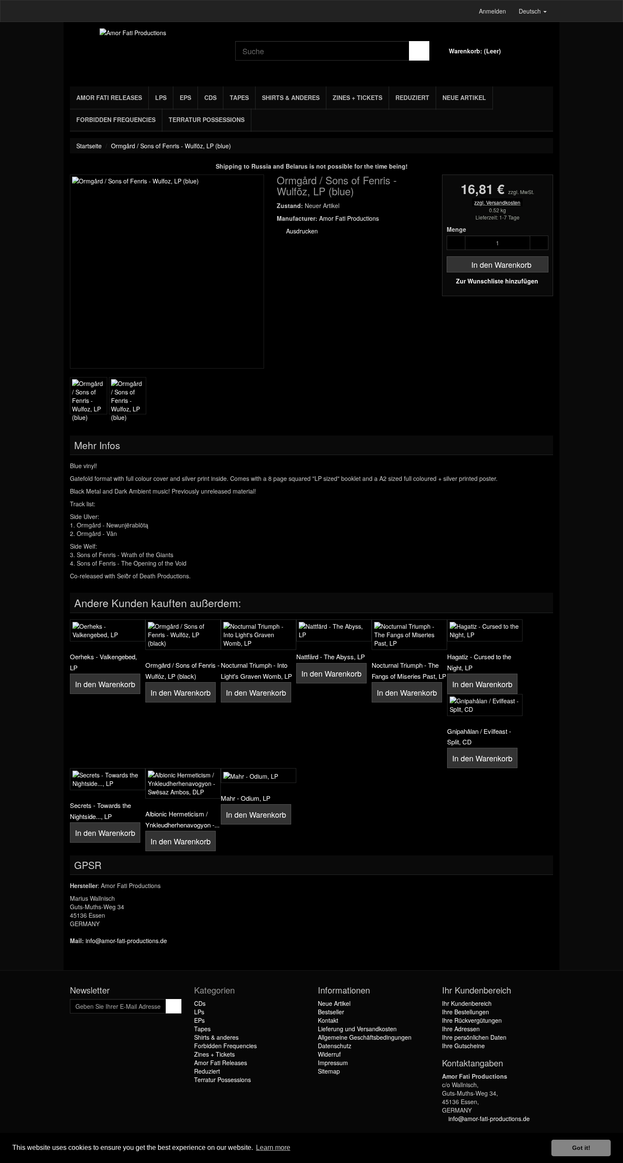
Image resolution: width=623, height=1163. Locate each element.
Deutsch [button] (530, 11)
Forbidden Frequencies (116, 119)
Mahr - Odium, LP (245, 798)
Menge (456, 229)
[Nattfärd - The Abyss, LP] (334, 630)
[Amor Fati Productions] (146, 52)
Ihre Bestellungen (465, 1012)
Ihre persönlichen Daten (474, 1037)
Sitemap (329, 1071)
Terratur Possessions (207, 119)
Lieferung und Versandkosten (357, 1028)
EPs (185, 97)
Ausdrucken (301, 231)
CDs (210, 97)
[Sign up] (173, 1006)
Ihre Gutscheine (463, 1045)
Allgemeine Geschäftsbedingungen (365, 1037)
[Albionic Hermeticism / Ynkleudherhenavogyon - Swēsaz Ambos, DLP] (183, 783)
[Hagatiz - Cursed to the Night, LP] (485, 630)
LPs (161, 97)
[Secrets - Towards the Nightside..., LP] (107, 779)
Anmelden (492, 11)
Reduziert (412, 97)
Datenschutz (334, 1045)
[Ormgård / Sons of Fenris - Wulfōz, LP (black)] (183, 634)
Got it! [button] (581, 1147)
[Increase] (539, 243)
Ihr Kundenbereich (467, 1003)
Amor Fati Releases (109, 97)
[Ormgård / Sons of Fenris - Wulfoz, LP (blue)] (88, 395)
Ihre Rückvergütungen (472, 1020)
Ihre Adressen (461, 1028)
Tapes (239, 97)
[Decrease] (456, 243)
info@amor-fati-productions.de (126, 940)
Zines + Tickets (357, 97)
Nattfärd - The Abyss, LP (330, 656)
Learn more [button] (273, 1147)
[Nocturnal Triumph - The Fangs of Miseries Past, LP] (409, 634)
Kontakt (328, 1020)
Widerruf (329, 1054)
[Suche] (419, 51)
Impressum (333, 1062)
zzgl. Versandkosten (497, 202)
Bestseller (331, 1012)
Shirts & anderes (291, 97)
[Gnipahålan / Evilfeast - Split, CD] (485, 705)
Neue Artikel (464, 97)
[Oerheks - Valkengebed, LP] (107, 630)
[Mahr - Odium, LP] (258, 775)
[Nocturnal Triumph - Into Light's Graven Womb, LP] (258, 634)
